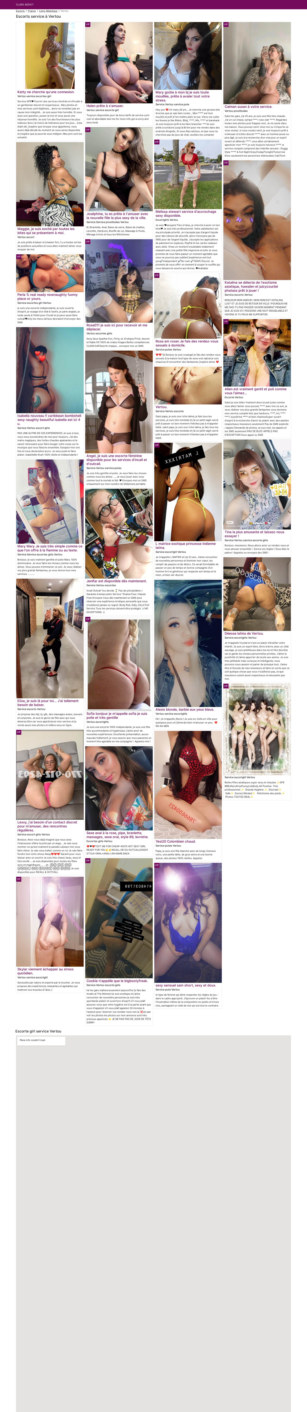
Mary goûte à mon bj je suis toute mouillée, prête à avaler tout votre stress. (183, 96)
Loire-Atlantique (48, 10)
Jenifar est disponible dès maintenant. (117, 581)
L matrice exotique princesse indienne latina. (186, 546)
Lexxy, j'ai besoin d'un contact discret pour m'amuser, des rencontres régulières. (47, 826)
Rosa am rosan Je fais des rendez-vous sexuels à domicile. (187, 343)
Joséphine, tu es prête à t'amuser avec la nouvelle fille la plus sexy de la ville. (117, 216)
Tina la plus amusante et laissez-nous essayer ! (254, 534)
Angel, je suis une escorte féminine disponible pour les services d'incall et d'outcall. (117, 460)
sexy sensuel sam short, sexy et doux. (186, 985)
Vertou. (161, 407)
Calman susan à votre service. (248, 107)
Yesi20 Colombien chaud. (176, 841)
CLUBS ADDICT (25, 4)
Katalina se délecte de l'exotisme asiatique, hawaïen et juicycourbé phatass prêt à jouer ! (251, 286)
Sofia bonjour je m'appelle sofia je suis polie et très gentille (117, 716)
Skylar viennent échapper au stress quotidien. (45, 971)
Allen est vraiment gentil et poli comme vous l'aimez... (256, 391)
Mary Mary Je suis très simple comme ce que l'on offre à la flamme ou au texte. (49, 548)
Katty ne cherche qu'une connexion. (46, 92)
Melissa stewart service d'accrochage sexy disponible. (186, 214)
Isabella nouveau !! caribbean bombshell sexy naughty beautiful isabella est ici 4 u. (49, 420)
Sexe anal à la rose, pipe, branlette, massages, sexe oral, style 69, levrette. (118, 835)
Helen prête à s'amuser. (105, 106)
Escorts (20, 10)
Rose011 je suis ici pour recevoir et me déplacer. (117, 327)
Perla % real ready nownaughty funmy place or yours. (47, 297)
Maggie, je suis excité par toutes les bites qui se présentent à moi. (46, 231)
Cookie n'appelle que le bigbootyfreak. (117, 981)
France (32, 10)
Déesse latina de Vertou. (244, 633)
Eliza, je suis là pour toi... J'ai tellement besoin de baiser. (48, 703)
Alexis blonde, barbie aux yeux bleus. (185, 709)
